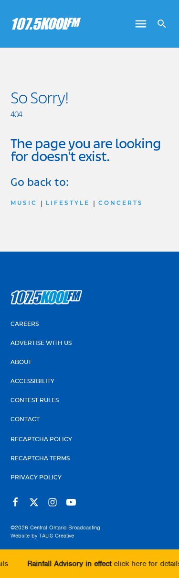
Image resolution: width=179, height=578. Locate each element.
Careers (25, 324)
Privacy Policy (36, 478)
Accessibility (32, 382)
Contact (25, 420)
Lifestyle (68, 203)
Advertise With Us (41, 343)
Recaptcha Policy (41, 440)
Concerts (120, 203)
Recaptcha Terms (40, 459)
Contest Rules (35, 401)
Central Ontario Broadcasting (65, 527)
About (21, 362)
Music (24, 203)
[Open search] (158, 23)
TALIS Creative (56, 535)
